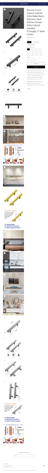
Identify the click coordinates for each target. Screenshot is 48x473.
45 (28, 54)
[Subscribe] (33, 455)
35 (36, 51)
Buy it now (36, 67)
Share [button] (29, 88)
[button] (2, 4)
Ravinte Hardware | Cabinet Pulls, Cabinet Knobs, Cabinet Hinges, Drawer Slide (17, 470)
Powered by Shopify (33, 470)
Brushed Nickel (31, 44)
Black (29, 42)
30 (32, 51)
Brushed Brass (36, 42)
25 (28, 51)
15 (35, 49)
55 (36, 54)
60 (40, 54)
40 (40, 51)
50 (32, 54)
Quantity (28, 57)
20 (39, 49)
